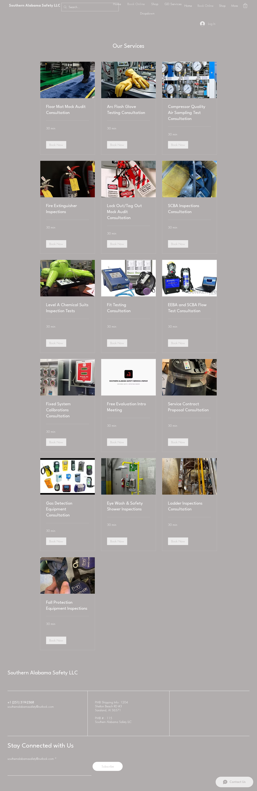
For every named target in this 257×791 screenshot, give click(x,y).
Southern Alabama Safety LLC (34, 5)
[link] (67, 110)
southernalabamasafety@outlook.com (31, 706)
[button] (245, 5)
